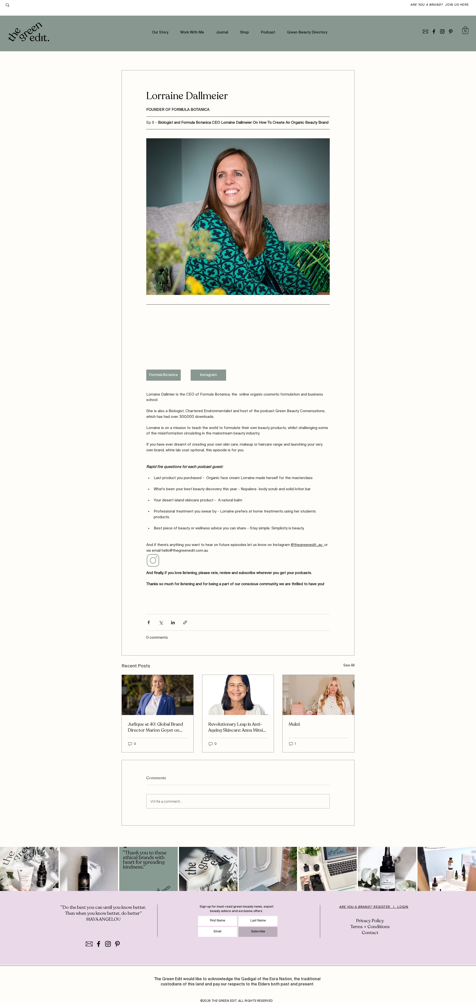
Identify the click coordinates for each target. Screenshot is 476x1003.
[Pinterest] (451, 31)
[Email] (425, 31)
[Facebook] (434, 31)
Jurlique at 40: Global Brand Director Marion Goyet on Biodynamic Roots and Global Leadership (157, 727)
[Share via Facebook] (148, 622)
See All (349, 665)
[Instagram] (442, 31)
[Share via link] (185, 622)
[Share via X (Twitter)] (160, 622)
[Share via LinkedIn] (173, 622)
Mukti (294, 724)
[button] (465, 30)
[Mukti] (318, 695)
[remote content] (238, 338)
